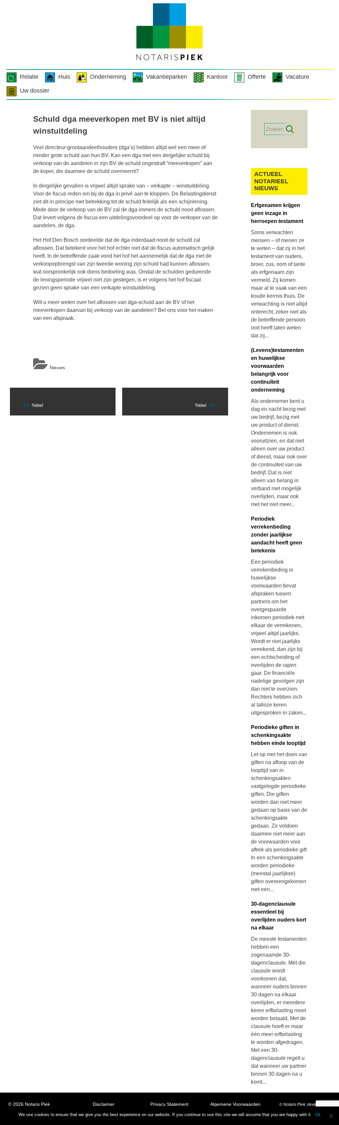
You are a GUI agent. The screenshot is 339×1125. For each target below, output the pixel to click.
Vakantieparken (166, 76)
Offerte (257, 76)
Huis (64, 76)
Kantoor (217, 76)
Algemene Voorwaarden (235, 1104)
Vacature (297, 76)
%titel (37, 405)
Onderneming (108, 76)
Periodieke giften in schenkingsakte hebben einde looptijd (278, 735)
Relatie (29, 76)
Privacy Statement (169, 1104)
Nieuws (57, 367)
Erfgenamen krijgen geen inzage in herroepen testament (277, 213)
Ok (318, 1114)
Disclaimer (104, 1104)
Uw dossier (34, 90)
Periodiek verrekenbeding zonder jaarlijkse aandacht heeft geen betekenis (276, 534)
